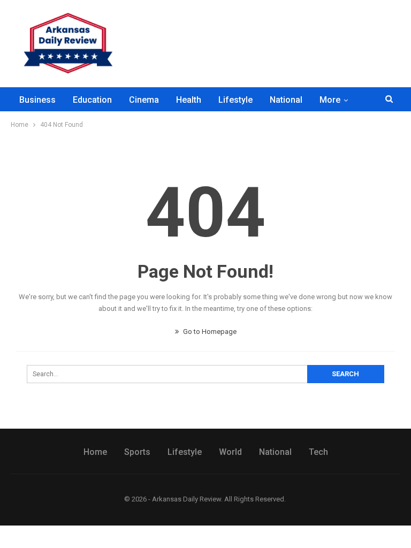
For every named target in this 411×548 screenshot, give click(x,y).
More (329, 100)
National (286, 100)
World (230, 452)
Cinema (144, 100)
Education (92, 100)
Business (37, 100)
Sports (137, 452)
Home (95, 452)
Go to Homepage (209, 332)
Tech (318, 452)
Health (188, 100)
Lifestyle (235, 100)
